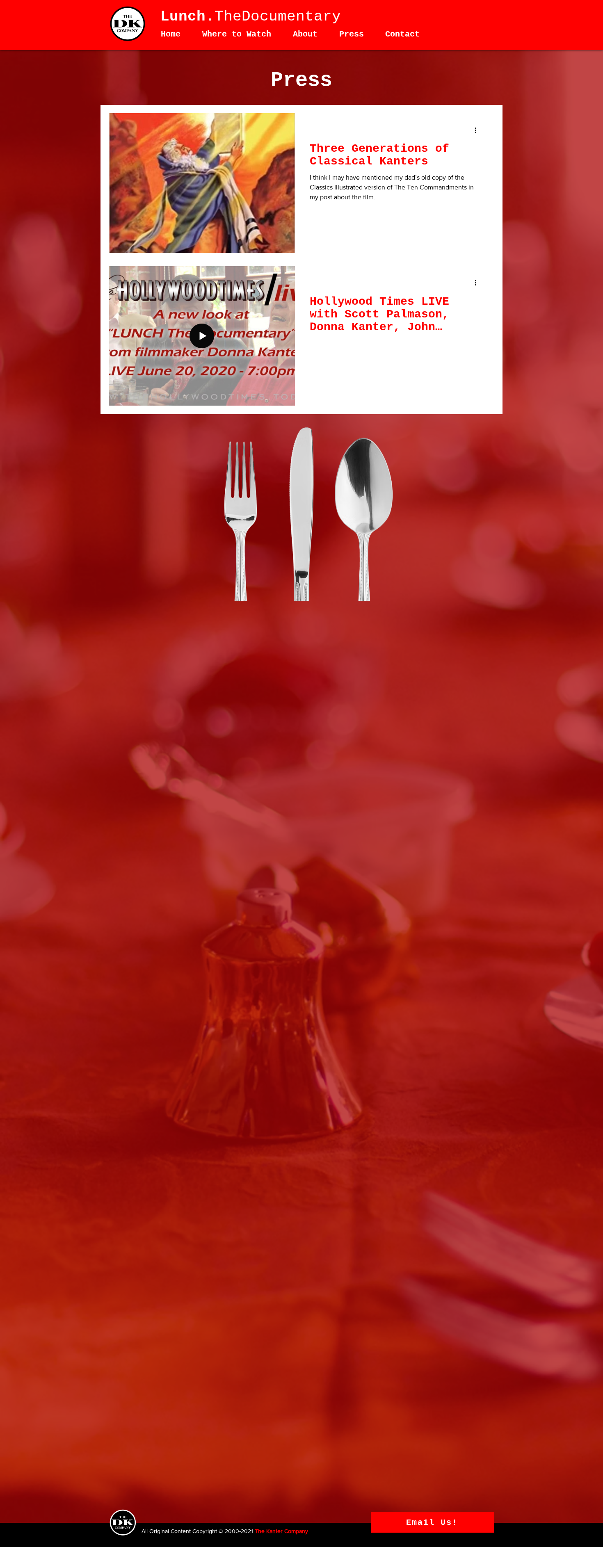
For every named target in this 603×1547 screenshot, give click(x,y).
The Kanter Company (281, 1531)
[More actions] (478, 130)
